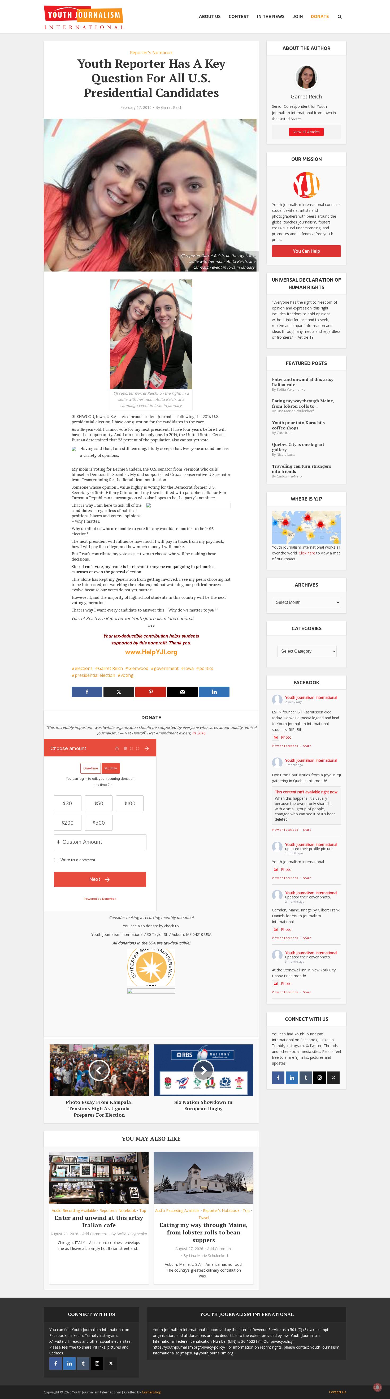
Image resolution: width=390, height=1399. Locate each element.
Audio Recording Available (74, 1210)
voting (127, 675)
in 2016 (198, 732)
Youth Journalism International (311, 697)
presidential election (95, 675)
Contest (239, 16)
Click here (307, 553)
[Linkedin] (292, 1077)
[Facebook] (278, 1077)
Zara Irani (284, 433)
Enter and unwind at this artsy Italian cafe (99, 1221)
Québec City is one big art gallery (298, 446)
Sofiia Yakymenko (132, 1234)
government (166, 668)
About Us (210, 16)
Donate (320, 16)
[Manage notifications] (377, 1387)
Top (142, 1210)
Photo (286, 737)
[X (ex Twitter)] (333, 1077)
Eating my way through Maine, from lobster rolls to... (303, 403)
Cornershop (151, 1392)
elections (84, 668)
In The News (271, 16)
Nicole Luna (286, 454)
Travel (203, 1217)
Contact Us (337, 1391)
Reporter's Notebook (151, 52)
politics (206, 668)
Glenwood (138, 668)
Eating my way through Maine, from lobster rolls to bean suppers (204, 1232)
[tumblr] (306, 1077)
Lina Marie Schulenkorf (208, 1255)
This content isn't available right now (306, 791)
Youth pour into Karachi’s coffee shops (298, 425)
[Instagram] (319, 1077)
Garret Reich (171, 107)
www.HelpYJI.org (151, 651)
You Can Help (306, 251)
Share (307, 746)
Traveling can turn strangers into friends (301, 468)
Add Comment (94, 1234)
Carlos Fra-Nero (289, 476)
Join (298, 16)
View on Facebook (285, 746)
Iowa (189, 668)
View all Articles (306, 131)
